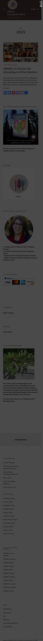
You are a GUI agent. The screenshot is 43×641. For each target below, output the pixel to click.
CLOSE (41, 2)
